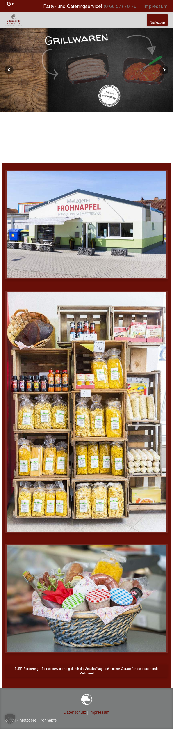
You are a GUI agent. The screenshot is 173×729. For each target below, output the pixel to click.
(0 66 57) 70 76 (120, 5)
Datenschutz (75, 712)
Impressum (155, 5)
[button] (10, 719)
